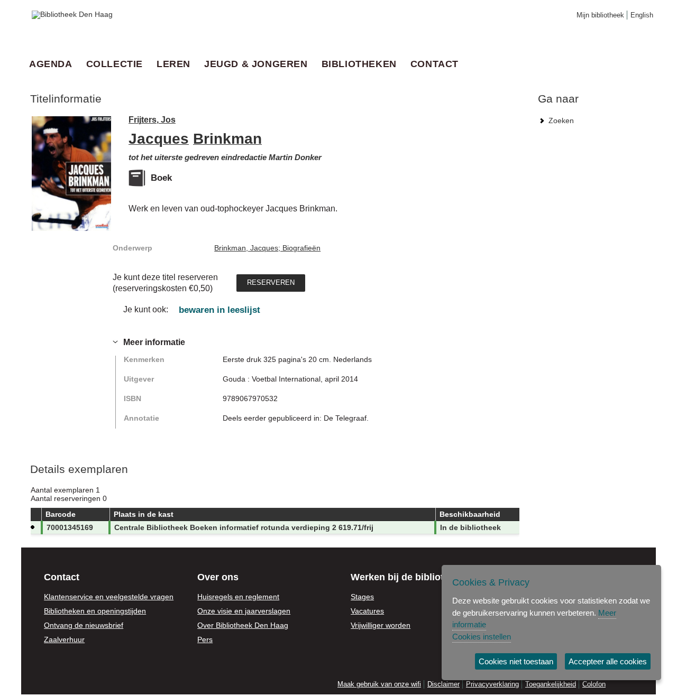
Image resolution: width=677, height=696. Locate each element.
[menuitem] (53, 64)
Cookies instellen (481, 636)
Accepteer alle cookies (608, 661)
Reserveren (271, 281)
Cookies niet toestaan (516, 661)
